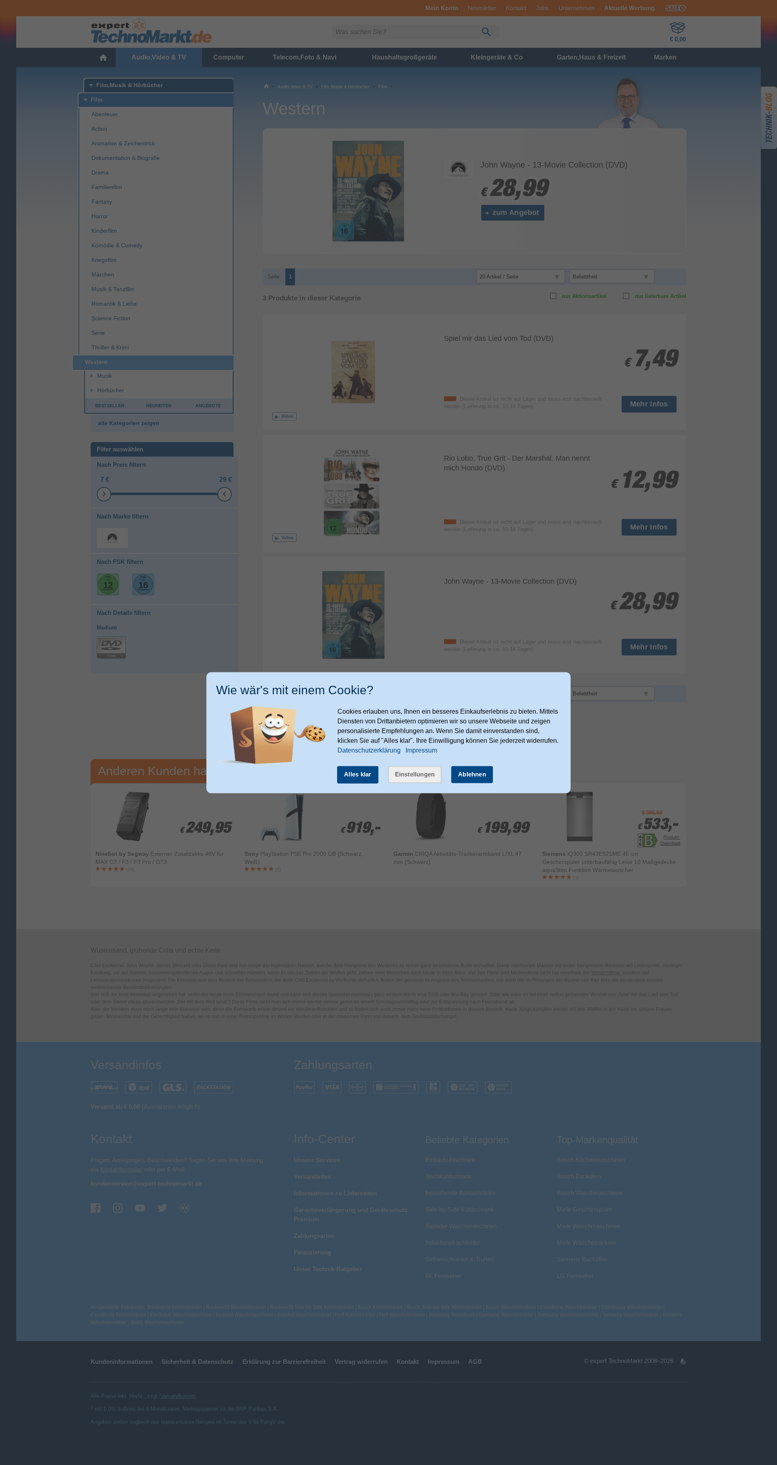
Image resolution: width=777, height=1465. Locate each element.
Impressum (421, 750)
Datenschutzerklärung (369, 750)
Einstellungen (415, 774)
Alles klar (358, 774)
